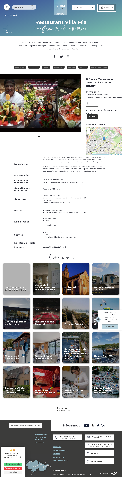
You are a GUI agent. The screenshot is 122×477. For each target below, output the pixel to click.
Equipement (58, 67)
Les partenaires (59, 470)
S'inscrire (110, 326)
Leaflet (110, 154)
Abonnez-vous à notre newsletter (25, 425)
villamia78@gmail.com (97, 95)
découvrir (57, 447)
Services (71, 67)
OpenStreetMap (118, 154)
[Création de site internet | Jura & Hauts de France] (114, 474)
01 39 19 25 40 (92, 92)
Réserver (92, 116)
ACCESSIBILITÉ (10, 15)
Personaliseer (13, 472)
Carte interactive (85, 8)
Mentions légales (58, 474)
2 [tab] (42, 136)
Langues (83, 67)
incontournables (60, 450)
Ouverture (34, 67)
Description (20, 67)
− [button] (88, 132)
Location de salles (99, 67)
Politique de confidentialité (76, 474)
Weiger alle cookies (12, 468)
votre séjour (58, 457)
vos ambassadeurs (60, 460)
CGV (90, 474)
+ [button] (88, 129)
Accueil (46, 67)
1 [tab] (39, 136)
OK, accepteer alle (13, 464)
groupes (56, 454)
